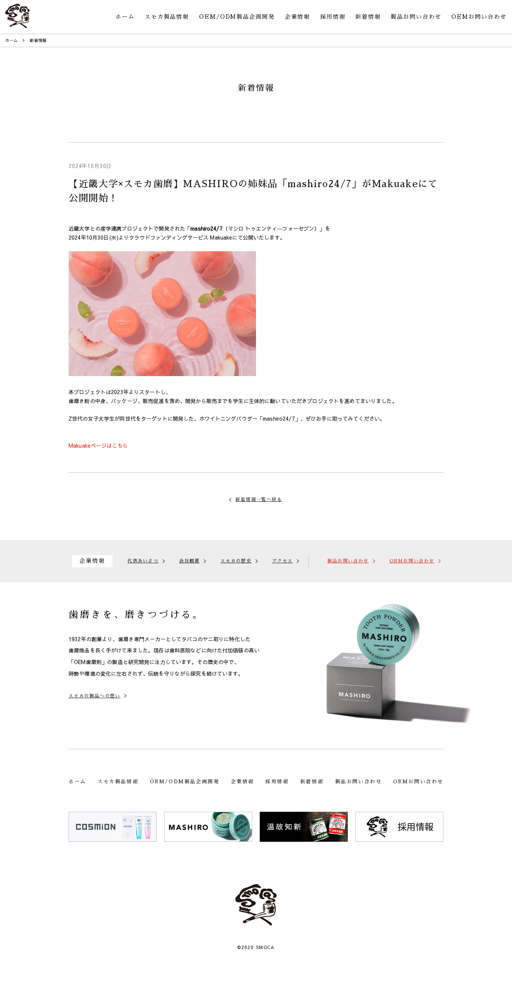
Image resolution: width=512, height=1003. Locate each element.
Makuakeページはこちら (98, 445)
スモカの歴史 (236, 561)
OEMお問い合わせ (479, 16)
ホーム (125, 16)
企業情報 (297, 16)
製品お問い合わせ (416, 16)
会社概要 (189, 561)
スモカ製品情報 (167, 16)
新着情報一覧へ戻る (258, 499)
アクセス (282, 561)
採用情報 (333, 16)
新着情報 (368, 16)
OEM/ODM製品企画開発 (237, 16)
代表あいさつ (143, 561)
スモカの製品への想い (94, 696)
